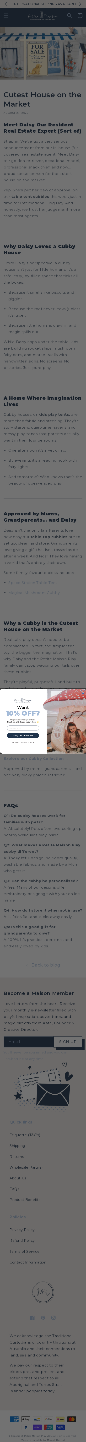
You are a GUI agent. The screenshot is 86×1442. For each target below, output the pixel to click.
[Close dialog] (83, 692)
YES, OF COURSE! (23, 735)
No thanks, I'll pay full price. (23, 742)
